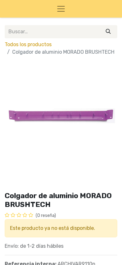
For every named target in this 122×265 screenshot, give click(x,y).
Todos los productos (28, 44)
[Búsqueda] (108, 31)
